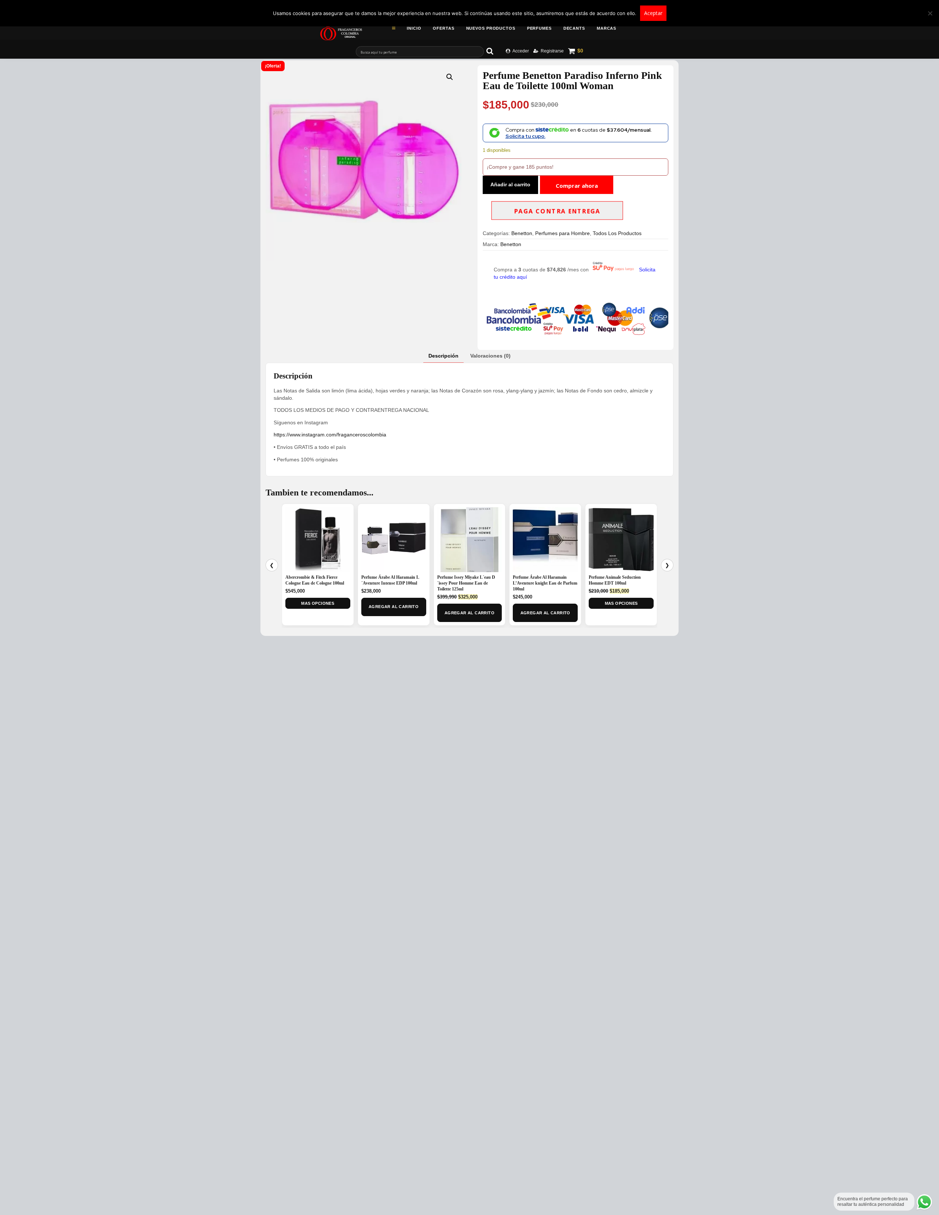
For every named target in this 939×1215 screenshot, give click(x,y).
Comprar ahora (577, 185)
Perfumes (539, 28)
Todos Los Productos (617, 233)
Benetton (521, 233)
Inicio (414, 28)
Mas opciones (317, 603)
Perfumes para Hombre (562, 233)
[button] (449, 77)
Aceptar (653, 13)
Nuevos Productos (490, 28)
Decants (574, 28)
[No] (929, 13)
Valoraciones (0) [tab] (490, 356)
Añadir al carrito (510, 184)
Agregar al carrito (394, 606)
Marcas (606, 28)
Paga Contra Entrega (557, 211)
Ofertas (443, 28)
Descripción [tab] (443, 356)
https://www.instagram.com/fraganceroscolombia (330, 435)
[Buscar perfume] (493, 50)
